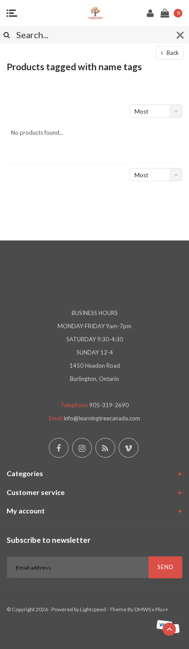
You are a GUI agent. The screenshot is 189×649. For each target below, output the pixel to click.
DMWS (142, 609)
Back (172, 52)
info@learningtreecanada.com (102, 418)
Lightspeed (93, 609)
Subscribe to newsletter (49, 540)
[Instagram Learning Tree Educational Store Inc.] (82, 448)
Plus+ (161, 609)
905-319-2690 (109, 405)
